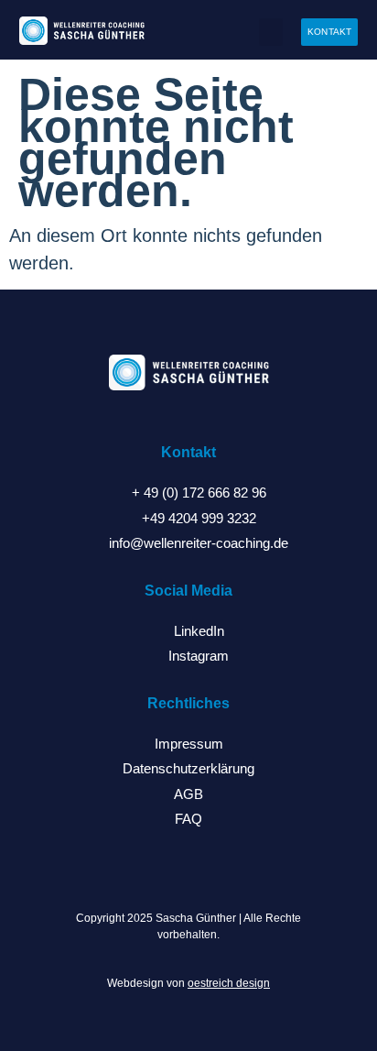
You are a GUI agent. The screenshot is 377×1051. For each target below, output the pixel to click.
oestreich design (229, 983)
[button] (271, 32)
